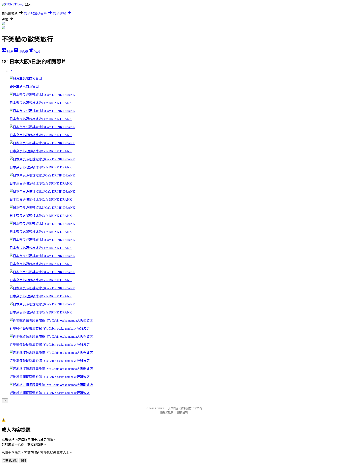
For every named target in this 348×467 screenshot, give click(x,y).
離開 (23, 460)
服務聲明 (182, 412)
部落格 (24, 51)
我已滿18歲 (10, 460)
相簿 (10, 51)
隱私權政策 (166, 412)
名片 (37, 51)
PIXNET (159, 408)
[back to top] (5, 400)
